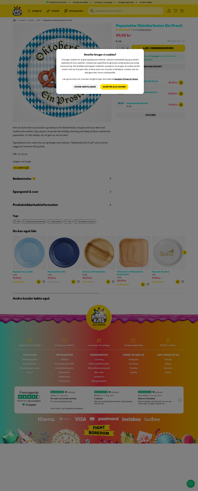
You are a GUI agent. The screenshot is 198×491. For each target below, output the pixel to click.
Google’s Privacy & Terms (126, 79)
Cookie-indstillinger (85, 87)
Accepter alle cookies (114, 87)
